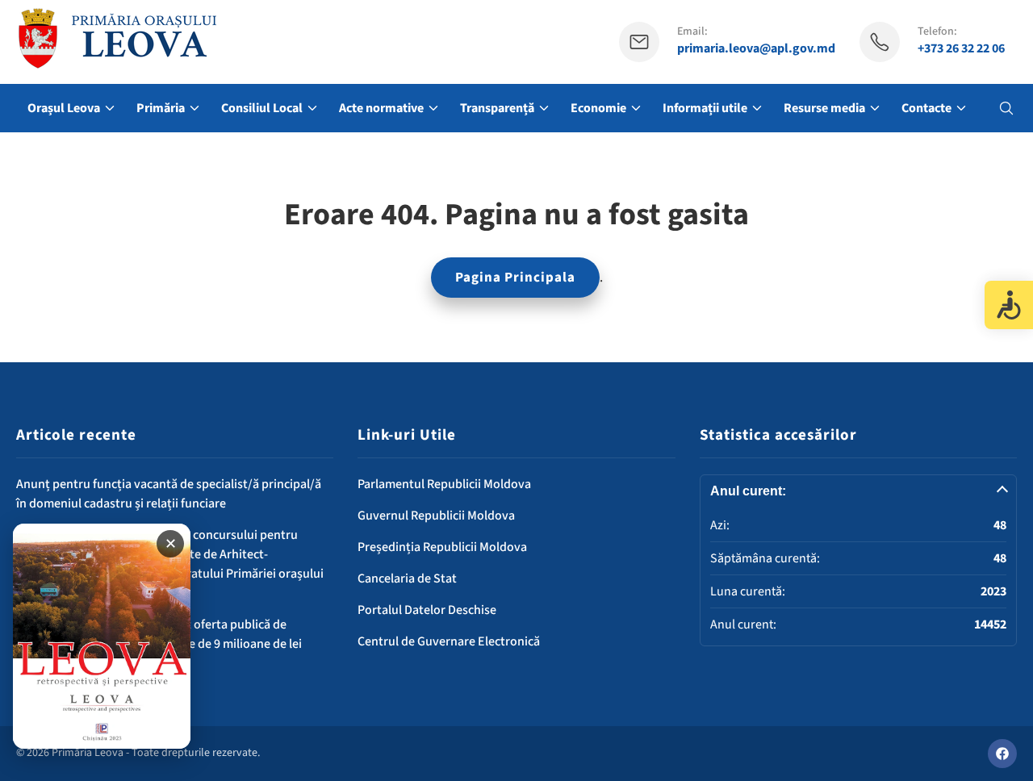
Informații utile (705, 108)
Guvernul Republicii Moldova (436, 515)
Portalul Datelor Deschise (427, 610)
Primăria (160, 108)
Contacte (926, 108)
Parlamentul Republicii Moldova (444, 484)
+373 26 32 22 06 (961, 48)
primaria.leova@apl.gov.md (756, 48)
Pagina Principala (515, 277)
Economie (598, 108)
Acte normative (381, 108)
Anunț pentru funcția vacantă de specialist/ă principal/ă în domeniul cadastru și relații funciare (168, 493)
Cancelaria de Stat (407, 578)
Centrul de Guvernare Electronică (449, 641)
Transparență (497, 108)
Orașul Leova (63, 108)
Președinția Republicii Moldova (442, 547)
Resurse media (824, 108)
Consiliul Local (262, 108)
